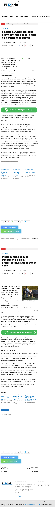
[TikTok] (45, 485)
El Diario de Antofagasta (10, 42)
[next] (36, 24)
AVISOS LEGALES (21, 19)
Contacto (30, 1)
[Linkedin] (15, 221)
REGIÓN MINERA (34, 16)
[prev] (34, 24)
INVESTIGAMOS (5, 19)
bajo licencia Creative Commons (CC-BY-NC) (33, 504)
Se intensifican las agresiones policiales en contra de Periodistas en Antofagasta (6, 172)
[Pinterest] (25, 45)
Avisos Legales (42, 1)
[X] (22, 45)
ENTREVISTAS (42, 16)
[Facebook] (19, 45)
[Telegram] (25, 221)
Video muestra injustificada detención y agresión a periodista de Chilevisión (18, 172)
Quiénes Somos (36, 1)
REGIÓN (16, 16)
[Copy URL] (28, 221)
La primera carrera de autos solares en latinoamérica (29, 239)
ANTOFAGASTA (5, 16)
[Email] (18, 221)
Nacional (5, 28)
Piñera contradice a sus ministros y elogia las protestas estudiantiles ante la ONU (9, 240)
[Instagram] (42, 485)
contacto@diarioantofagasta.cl (22, 496)
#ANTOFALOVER (13, 19)
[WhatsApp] (29, 45)
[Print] (21, 221)
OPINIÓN (48, 16)
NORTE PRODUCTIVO (24, 16)
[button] (52, 1)
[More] (32, 45)
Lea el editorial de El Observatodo (9, 161)
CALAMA (11, 16)
